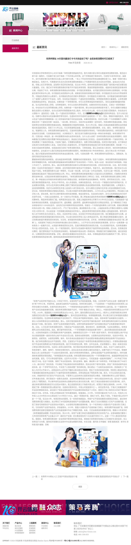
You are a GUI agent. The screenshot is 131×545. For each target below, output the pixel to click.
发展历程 (6, 526)
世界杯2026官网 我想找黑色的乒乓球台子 (107, 477)
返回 (80, 487)
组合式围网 (19, 528)
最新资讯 (124, 47)
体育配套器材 (19, 533)
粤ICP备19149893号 (55, 540)
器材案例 (32, 533)
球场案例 (32, 531)
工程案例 (32, 523)
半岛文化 (6, 528)
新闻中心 (113, 47)
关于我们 (6, 523)
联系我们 (57, 523)
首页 (103, 47)
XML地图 (57, 526)
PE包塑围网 (19, 531)
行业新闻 (44, 526)
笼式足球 (18, 526)
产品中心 (18, 523)
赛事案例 (32, 526)
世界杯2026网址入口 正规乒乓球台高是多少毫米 (54, 478)
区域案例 (32, 528)
